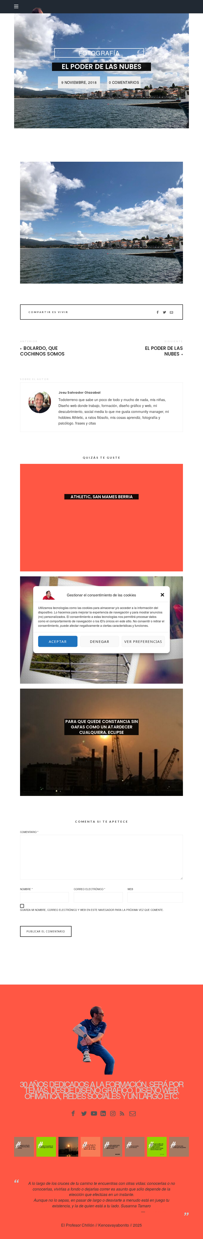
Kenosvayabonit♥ (161, 1211)
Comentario (29, 832)
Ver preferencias (143, 641)
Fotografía (99, 52)
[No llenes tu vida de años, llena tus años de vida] (24, 1146)
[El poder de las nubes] (101, 223)
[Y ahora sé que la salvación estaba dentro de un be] (90, 1146)
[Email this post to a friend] (171, 312)
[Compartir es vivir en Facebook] (157, 312)
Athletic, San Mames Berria (102, 497)
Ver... (101, 504)
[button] (162, 594)
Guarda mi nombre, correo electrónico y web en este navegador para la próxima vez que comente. (92, 910)
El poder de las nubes (164, 351)
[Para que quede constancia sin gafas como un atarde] (68, 1146)
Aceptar (58, 641)
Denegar (99, 641)
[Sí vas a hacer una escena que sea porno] (179, 1146)
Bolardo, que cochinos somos (42, 351)
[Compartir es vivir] (164, 312)
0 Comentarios (124, 82)
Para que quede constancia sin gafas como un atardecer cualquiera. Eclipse (101, 727)
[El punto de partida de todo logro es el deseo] (46, 1146)
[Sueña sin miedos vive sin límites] (134, 1146)
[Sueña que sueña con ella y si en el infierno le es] (157, 1146)
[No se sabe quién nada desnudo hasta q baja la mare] (112, 1146)
